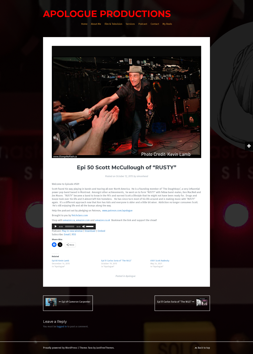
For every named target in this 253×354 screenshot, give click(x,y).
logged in (62, 326)
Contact (155, 24)
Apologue (130, 276)
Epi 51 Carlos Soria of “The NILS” (116, 260)
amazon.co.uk (102, 220)
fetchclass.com (80, 215)
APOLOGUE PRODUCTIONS (107, 13)
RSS (74, 234)
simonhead (142, 176)
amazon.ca (69, 220)
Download (90, 231)
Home (84, 24)
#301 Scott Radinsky (159, 260)
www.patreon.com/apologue (117, 210)
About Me (96, 24)
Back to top (203, 347)
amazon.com (83, 220)
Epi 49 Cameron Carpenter (75, 301)
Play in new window (72, 231)
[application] (74, 226)
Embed (101, 231)
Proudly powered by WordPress (60, 347)
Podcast (142, 24)
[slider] (90, 226)
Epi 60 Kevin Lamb (60, 260)
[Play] (55, 226)
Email (67, 234)
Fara (90, 347)
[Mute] (83, 226)
